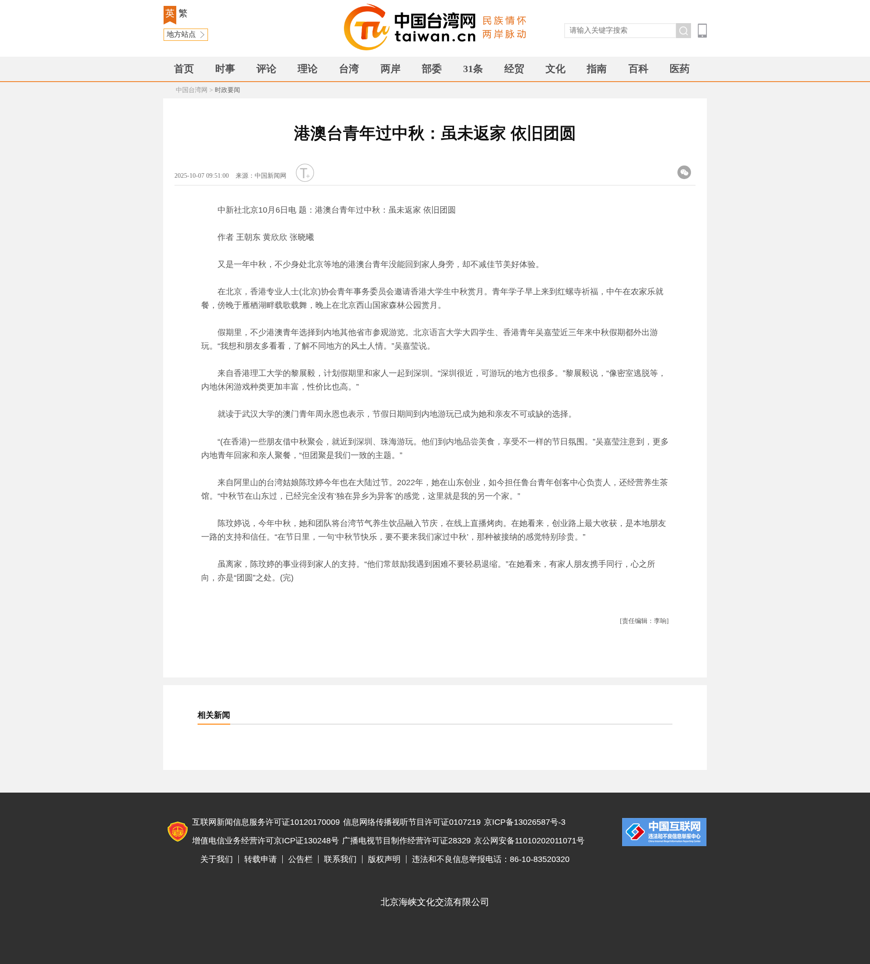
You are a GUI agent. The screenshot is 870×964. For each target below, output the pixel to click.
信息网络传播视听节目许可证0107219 (412, 822)
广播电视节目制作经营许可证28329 (406, 841)
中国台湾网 (192, 90)
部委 (432, 68)
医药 (680, 68)
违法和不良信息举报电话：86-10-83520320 (491, 859)
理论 (308, 68)
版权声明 (384, 859)
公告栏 (300, 859)
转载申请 (260, 859)
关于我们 (216, 859)
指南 (597, 68)
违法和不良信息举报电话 (664, 832)
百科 (638, 68)
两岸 (391, 68)
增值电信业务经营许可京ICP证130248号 (265, 841)
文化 (556, 68)
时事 (225, 68)
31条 (473, 68)
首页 (184, 68)
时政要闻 (227, 90)
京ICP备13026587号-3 (525, 822)
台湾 (349, 68)
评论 (266, 68)
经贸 (514, 68)
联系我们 (340, 859)
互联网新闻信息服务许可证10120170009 (266, 822)
